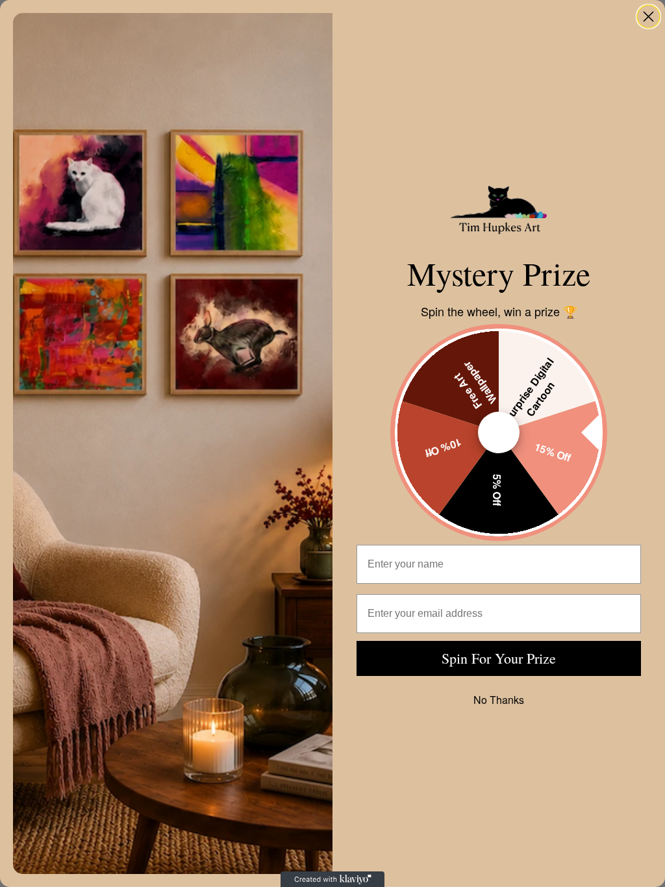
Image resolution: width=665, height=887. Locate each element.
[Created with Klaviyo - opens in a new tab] (332, 879)
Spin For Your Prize (499, 658)
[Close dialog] (648, 16)
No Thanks (498, 699)
